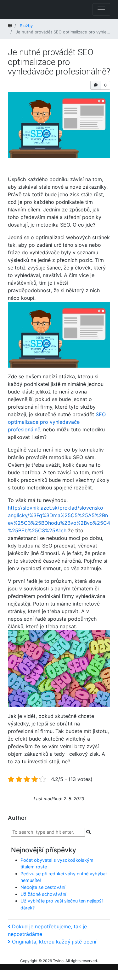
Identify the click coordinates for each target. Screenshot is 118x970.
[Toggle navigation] (101, 9)
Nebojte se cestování (42, 887)
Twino (58, 960)
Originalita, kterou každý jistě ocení (54, 941)
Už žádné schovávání (43, 894)
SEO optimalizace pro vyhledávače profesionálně (57, 422)
